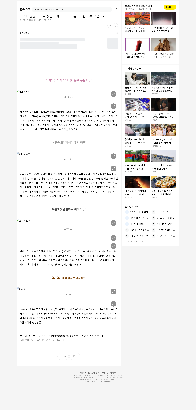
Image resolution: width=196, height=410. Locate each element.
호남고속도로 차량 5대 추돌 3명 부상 (166, 218)
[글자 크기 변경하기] (109, 25)
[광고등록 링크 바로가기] (117, 33)
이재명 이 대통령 (137, 224)
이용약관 (83, 373)
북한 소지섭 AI (163, 212)
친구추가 (170, 7)
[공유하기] (115, 25)
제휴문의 (113, 373)
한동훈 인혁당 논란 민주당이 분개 (166, 236)
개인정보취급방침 (93, 373)
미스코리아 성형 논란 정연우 (140, 236)
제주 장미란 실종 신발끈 (166, 230)
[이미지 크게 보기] (113, 94)
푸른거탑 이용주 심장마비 (140, 212)
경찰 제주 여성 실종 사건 (140, 230)
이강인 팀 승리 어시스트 (140, 218)
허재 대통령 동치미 (165, 224)
